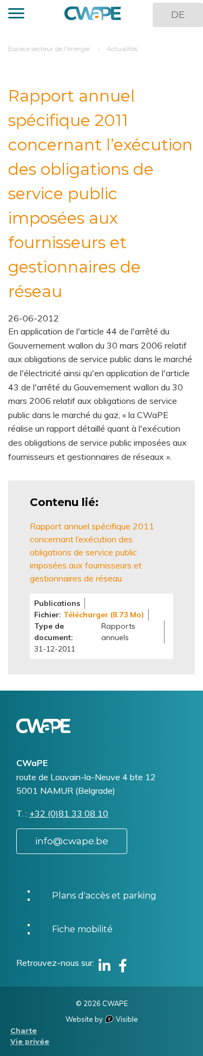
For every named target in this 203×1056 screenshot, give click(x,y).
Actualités (122, 49)
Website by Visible (102, 1019)
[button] (16, 15)
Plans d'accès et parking (104, 895)
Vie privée (29, 1042)
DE (178, 14)
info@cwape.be (71, 841)
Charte (23, 1031)
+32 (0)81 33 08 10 (68, 813)
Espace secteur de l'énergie (49, 49)
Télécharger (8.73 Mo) (103, 614)
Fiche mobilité (82, 929)
